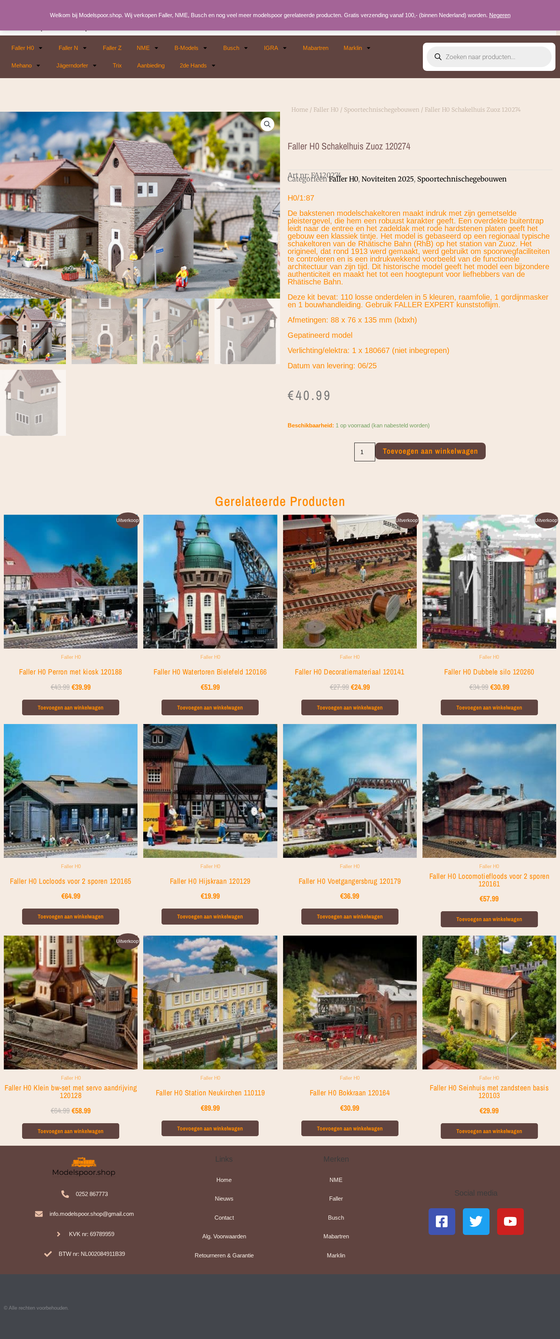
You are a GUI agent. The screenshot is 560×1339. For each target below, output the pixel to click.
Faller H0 (22, 48)
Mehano (21, 65)
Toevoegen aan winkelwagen (430, 451)
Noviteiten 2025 (388, 179)
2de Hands (193, 65)
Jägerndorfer (72, 65)
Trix (117, 65)
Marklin (353, 48)
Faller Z (112, 48)
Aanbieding (151, 65)
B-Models (186, 48)
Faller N (68, 48)
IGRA (271, 48)
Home (299, 109)
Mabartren (315, 48)
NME (143, 48)
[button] (267, 124)
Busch (231, 48)
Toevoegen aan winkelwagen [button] (71, 707)
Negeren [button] (499, 15)
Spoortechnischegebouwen (381, 109)
